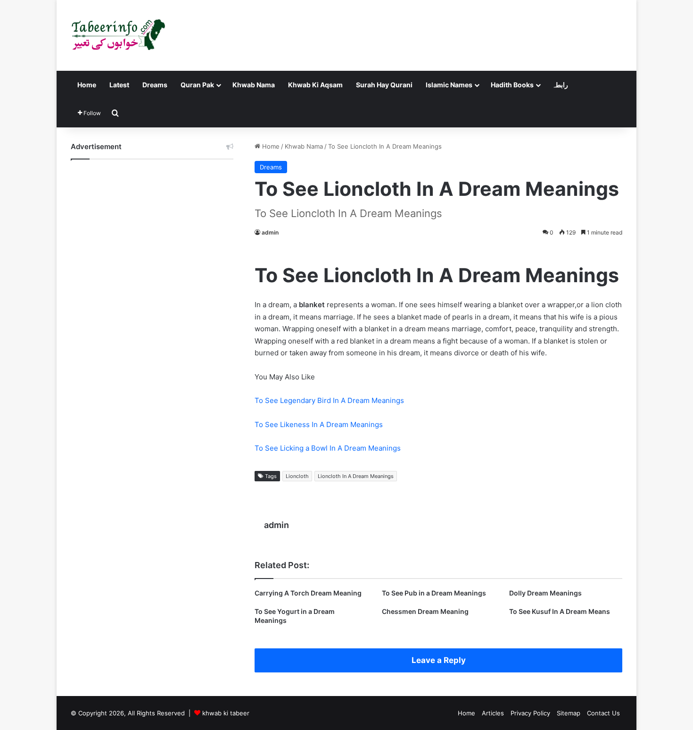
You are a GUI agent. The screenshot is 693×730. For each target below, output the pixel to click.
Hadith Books (512, 85)
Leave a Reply (439, 660)
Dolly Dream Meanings (545, 593)
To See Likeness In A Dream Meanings (319, 424)
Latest (119, 85)
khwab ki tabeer (225, 713)
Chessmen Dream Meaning (425, 611)
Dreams (154, 85)
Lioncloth (297, 476)
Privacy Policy (530, 713)
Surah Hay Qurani (384, 85)
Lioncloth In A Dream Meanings (356, 476)
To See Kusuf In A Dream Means (559, 611)
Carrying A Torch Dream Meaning (308, 593)
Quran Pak (197, 85)
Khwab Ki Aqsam (315, 85)
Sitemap (568, 713)
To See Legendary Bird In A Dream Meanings (329, 400)
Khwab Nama (253, 85)
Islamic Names (449, 85)
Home (86, 85)
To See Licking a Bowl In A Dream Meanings (328, 448)
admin (270, 232)
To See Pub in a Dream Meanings (434, 593)
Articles (493, 713)
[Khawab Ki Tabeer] (118, 35)
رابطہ (560, 85)
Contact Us (603, 713)
